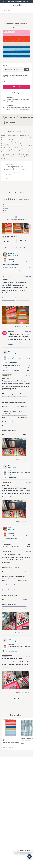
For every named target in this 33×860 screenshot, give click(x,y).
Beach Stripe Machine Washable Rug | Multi (19, 261)
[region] (16, 228)
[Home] (16, 6)
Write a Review (25, 241)
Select (26, 69)
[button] (16, 28)
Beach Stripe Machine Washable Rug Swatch (16, 19)
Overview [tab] (10, 131)
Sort (15, 248)
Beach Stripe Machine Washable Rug (11, 742)
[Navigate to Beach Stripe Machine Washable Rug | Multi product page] (11, 727)
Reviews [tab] (5, 237)
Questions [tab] (14, 237)
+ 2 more (25, 627)
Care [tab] (24, 131)
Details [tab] (18, 131)
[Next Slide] (30, 228)
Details (11, 101)
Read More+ (7, 178)
